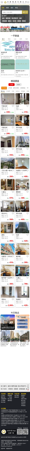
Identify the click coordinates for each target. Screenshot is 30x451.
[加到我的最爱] (13, 106)
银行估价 (23, 400)
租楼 (7, 8)
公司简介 (3, 395)
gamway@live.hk (20, 437)
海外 (26, 39)
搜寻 (24, 12)
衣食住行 (23, 404)
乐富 (13, 91)
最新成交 (10, 400)
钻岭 (20, 18)
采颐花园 (4, 21)
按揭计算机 (24, 398)
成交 (12, 8)
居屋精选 (22, 88)
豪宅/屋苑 (16, 88)
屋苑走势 (16, 397)
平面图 (22, 397)
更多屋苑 (28, 387)
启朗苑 (16, 389)
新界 (21, 39)
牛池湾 (8, 91)
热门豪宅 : (4, 386)
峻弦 (3, 18)
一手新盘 (10, 397)
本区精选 (4, 88)
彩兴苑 (14, 21)
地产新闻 (16, 395)
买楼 (3, 8)
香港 (9, 39)
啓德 (28, 91)
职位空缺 (3, 402)
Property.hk (9, 446)
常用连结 (23, 405)
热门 (3, 39)
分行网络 (3, 400)
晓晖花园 (8, 18)
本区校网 (23, 402)
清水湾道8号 (15, 18)
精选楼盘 (10, 395)
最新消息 (3, 397)
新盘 (16, 8)
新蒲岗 (23, 91)
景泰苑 (24, 21)
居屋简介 (23, 395)
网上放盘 (10, 398)
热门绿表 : (4, 389)
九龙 (15, 39)
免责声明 (3, 448)
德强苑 (19, 21)
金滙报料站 (3, 398)
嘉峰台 (10, 21)
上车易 (10, 88)
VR (27, 88)
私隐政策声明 (9, 448)
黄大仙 (3, 91)
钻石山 (18, 91)
